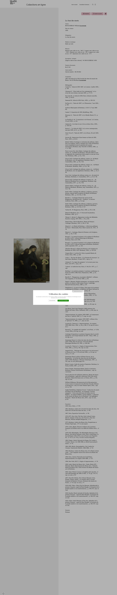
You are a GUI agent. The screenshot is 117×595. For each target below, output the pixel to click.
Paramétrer (52, 300)
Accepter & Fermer (63, 300)
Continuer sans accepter (77, 291)
